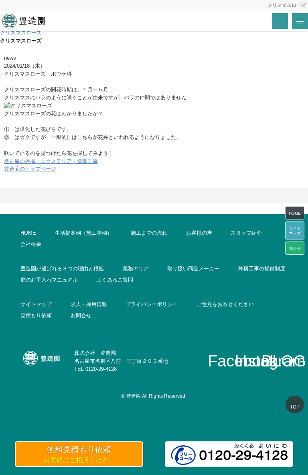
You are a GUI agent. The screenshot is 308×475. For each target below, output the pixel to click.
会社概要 (30, 244)
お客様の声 (199, 233)
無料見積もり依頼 (79, 454)
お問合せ (81, 315)
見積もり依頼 (36, 315)
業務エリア (136, 269)
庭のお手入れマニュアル (49, 280)
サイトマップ (36, 304)
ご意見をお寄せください (225, 304)
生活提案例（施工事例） (83, 233)
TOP (295, 407)
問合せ (295, 248)
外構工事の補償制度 (261, 269)
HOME (28, 233)
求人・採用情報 (89, 304)
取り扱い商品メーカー (193, 269)
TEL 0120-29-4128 (95, 369)
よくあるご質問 (115, 280)
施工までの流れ (149, 233)
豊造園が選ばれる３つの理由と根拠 (62, 269)
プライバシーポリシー (152, 304)
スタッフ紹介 (246, 233)
